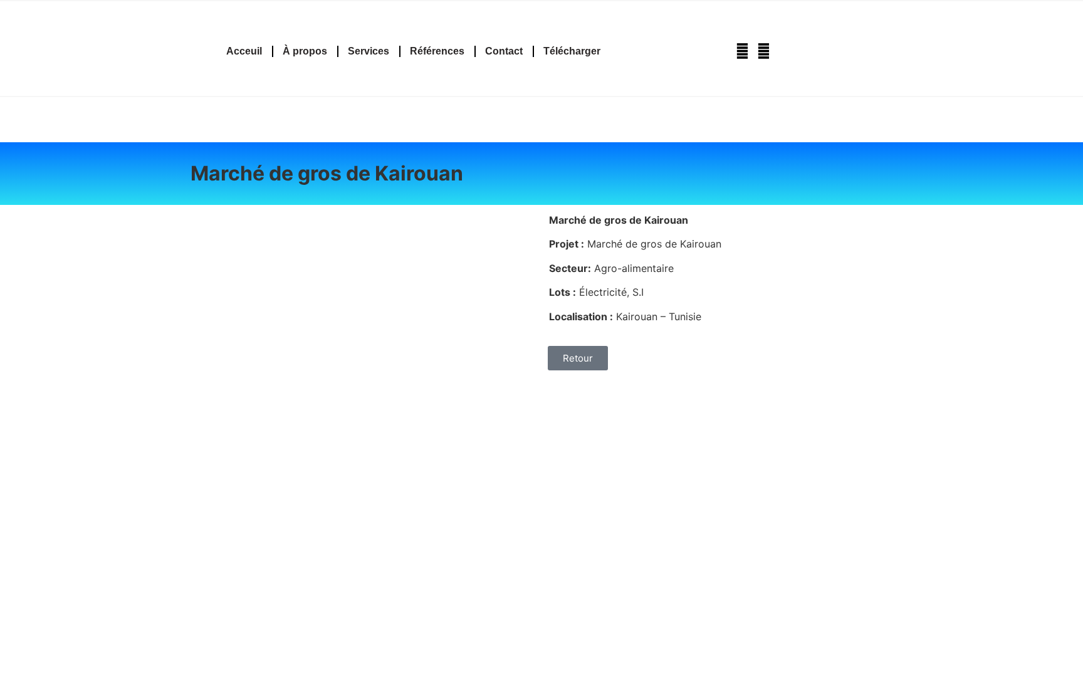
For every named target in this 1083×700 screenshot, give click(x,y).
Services (368, 51)
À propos (305, 51)
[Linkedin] (764, 51)
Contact (504, 51)
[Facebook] (742, 51)
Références (437, 51)
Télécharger (571, 51)
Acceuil (244, 51)
